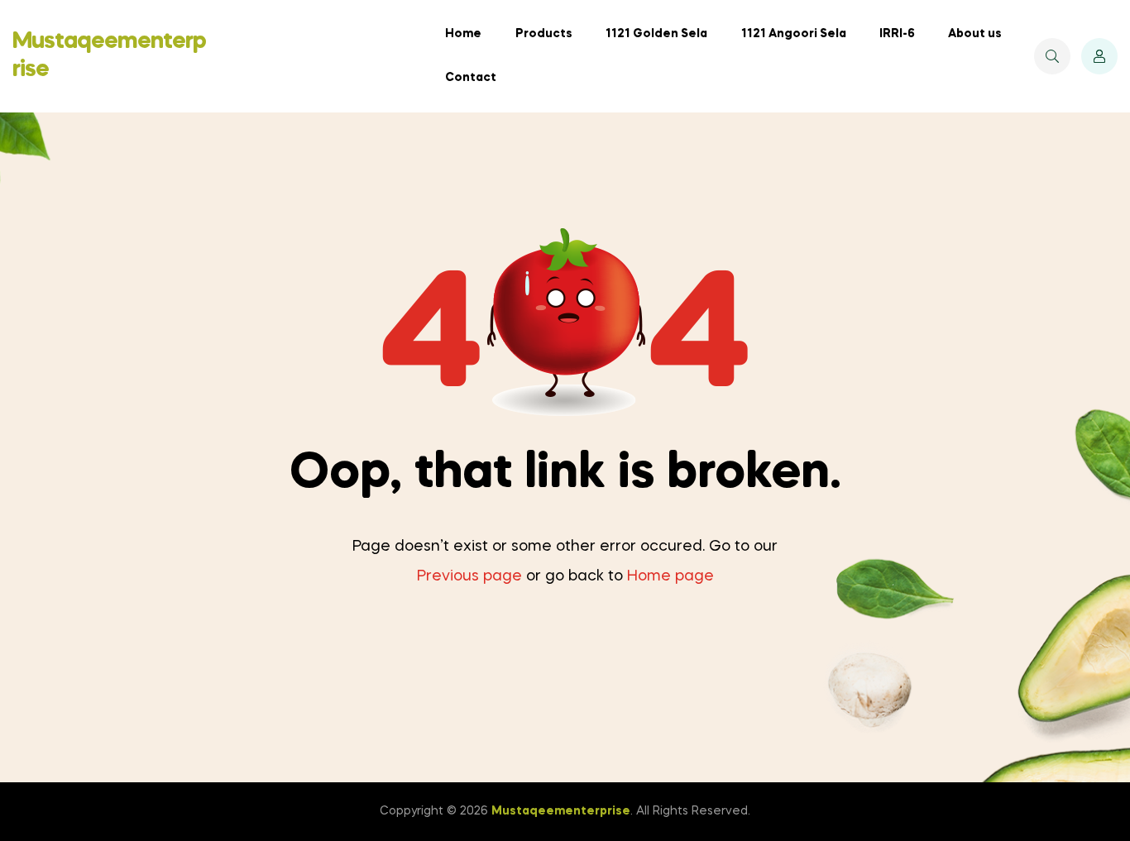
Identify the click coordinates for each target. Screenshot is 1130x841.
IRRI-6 (897, 34)
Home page (670, 576)
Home (463, 34)
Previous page (469, 576)
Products (543, 34)
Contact (470, 78)
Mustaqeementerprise (560, 811)
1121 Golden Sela (656, 34)
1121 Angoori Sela (793, 34)
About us (975, 34)
